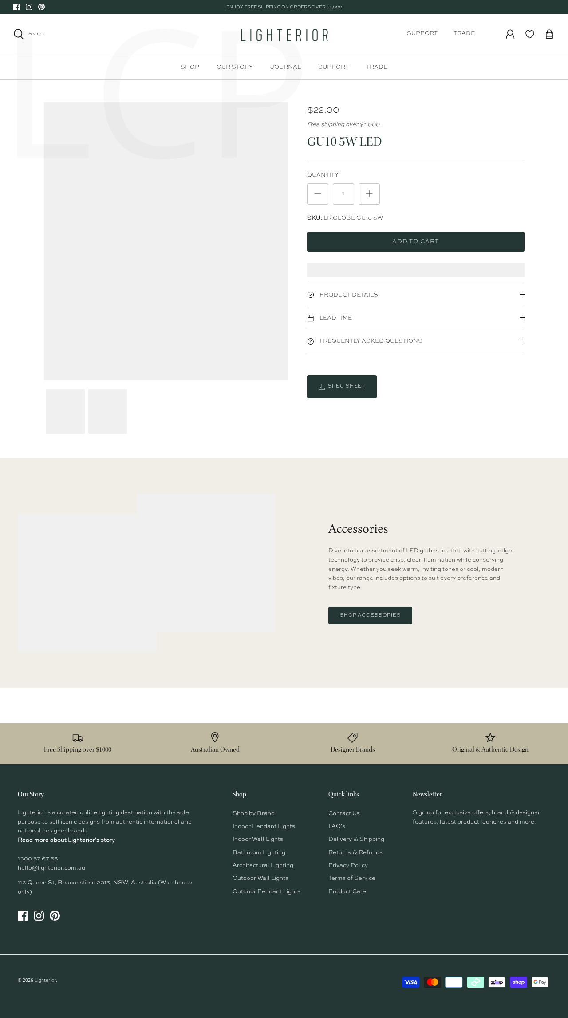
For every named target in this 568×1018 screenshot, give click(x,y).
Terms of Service (351, 878)
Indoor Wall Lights (258, 839)
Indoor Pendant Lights (264, 826)
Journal (285, 67)
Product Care (347, 892)
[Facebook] (16, 7)
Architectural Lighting (263, 865)
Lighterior (45, 980)
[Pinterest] (41, 7)
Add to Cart (415, 242)
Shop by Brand (254, 813)
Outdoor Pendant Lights (266, 892)
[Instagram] (29, 7)
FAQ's (336, 826)
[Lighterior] (284, 34)
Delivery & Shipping (356, 839)
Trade (464, 33)
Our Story (235, 67)
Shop (190, 67)
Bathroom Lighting (259, 853)
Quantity (323, 175)
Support (422, 33)
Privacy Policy (348, 865)
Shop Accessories (370, 615)
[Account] (510, 34)
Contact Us (344, 813)
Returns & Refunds (355, 853)
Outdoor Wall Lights (260, 878)
